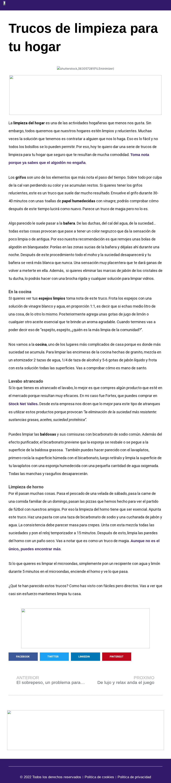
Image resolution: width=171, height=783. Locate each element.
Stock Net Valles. (24, 404)
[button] (161, 5)
